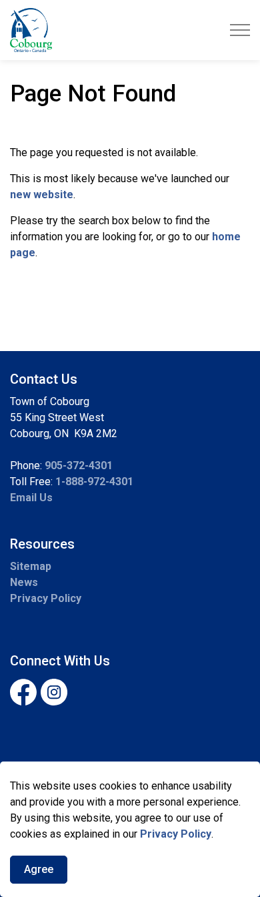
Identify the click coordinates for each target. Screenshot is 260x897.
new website (41, 194)
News (24, 582)
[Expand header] (240, 30)
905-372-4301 (79, 465)
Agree (38, 869)
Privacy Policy (175, 834)
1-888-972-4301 (94, 481)
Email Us (31, 497)
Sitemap (30, 566)
